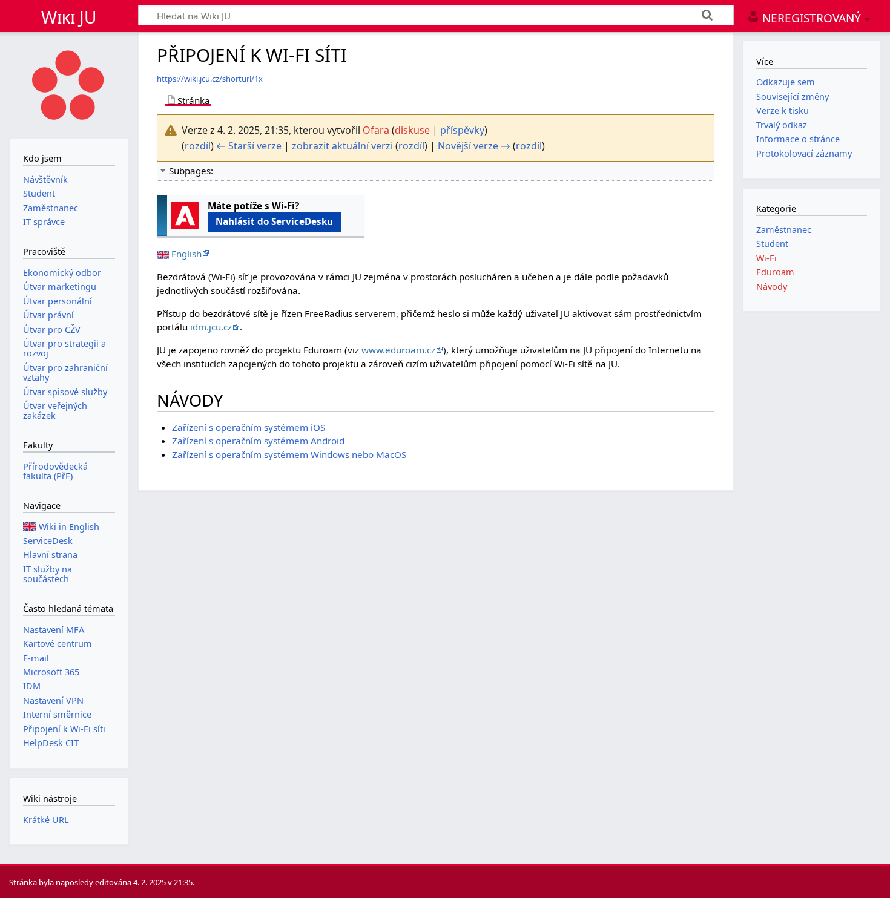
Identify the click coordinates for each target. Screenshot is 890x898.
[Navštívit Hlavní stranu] (69, 84)
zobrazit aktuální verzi (342, 145)
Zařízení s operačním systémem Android (258, 440)
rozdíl (198, 145)
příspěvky (462, 130)
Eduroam (775, 272)
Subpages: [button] (191, 171)
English (186, 253)
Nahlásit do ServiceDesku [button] (274, 221)
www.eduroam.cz (398, 350)
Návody (771, 286)
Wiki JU (69, 16)
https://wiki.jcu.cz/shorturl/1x (210, 78)
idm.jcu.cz (211, 327)
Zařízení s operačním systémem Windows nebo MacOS (289, 454)
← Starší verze (249, 145)
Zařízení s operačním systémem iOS (248, 427)
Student (772, 243)
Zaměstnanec (783, 229)
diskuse (412, 130)
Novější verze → (474, 145)
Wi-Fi (766, 258)
